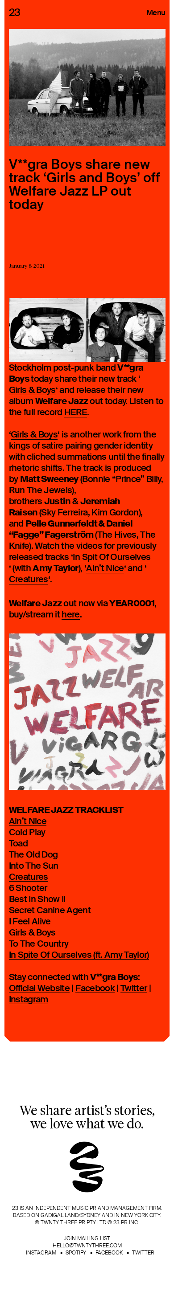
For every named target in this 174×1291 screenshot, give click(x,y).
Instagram (28, 1000)
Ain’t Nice (105, 568)
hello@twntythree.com (87, 1245)
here (70, 615)
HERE (75, 412)
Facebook (95, 988)
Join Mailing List (87, 1238)
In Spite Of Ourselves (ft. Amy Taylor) (79, 955)
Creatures (28, 579)
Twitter (133, 988)
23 (15, 12)
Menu (155, 12)
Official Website (39, 988)
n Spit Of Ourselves (113, 557)
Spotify (76, 1252)
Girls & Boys (32, 390)
